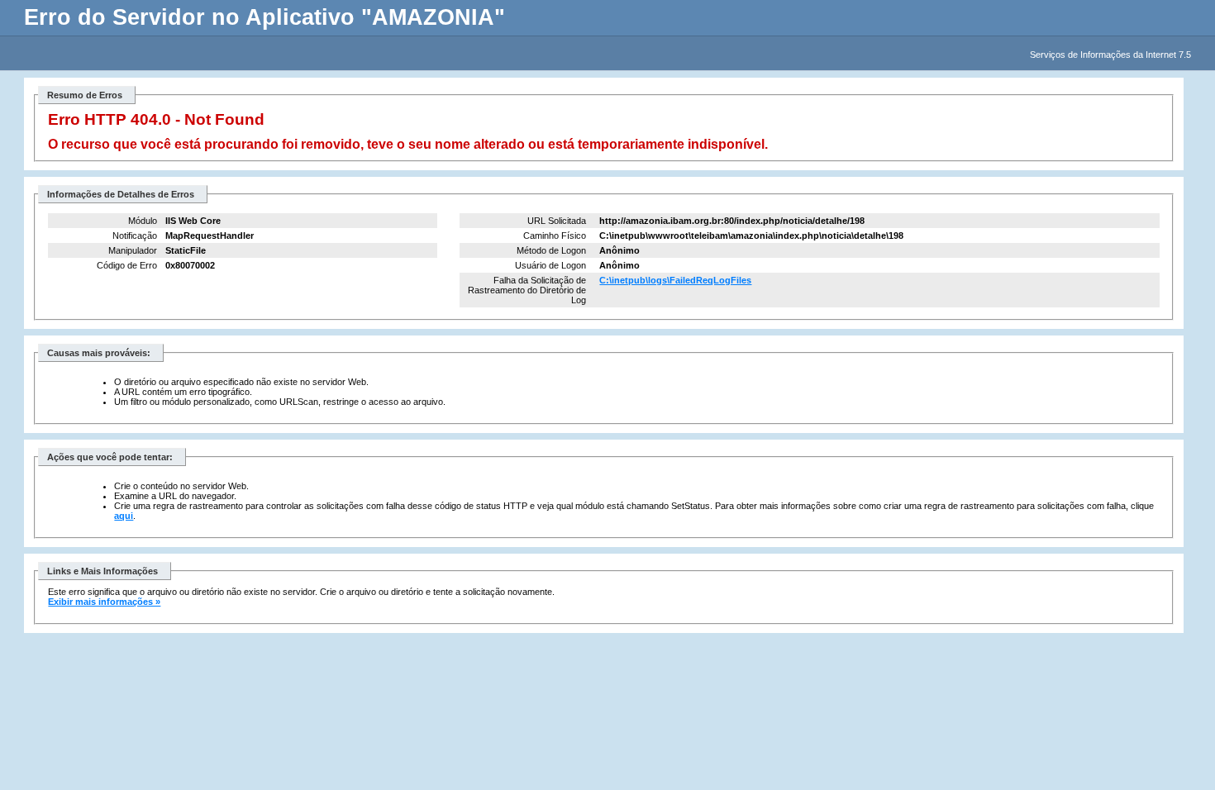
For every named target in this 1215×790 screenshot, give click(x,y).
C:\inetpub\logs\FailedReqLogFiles (675, 280)
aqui (123, 516)
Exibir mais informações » (104, 602)
